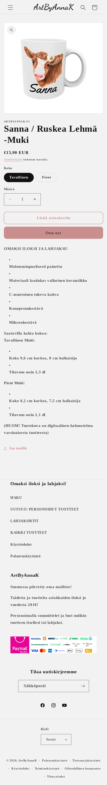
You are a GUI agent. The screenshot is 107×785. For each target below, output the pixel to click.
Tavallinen (18, 177)
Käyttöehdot (21, 544)
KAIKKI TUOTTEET (28, 533)
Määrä (9, 189)
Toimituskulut (13, 159)
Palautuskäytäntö (25, 556)
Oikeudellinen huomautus (83, 768)
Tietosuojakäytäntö (86, 760)
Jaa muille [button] (18, 448)
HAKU (16, 498)
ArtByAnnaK (27, 760)
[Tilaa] (83, 686)
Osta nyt (53, 233)
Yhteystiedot (56, 776)
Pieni (49, 178)
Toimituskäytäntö (47, 768)
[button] (10, 7)
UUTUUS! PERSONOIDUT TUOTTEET (44, 509)
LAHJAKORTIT (24, 521)
